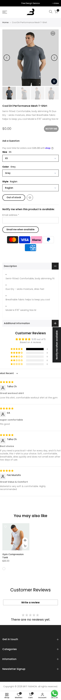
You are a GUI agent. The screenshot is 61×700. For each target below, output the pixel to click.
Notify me (51, 128)
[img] (6, 382)
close (6, 3)
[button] (17, 349)
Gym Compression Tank (13, 556)
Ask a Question (11, 140)
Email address (10, 215)
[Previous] (7, 58)
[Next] (54, 58)
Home (5, 22)
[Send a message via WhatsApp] (54, 693)
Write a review (30, 602)
